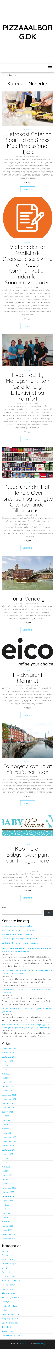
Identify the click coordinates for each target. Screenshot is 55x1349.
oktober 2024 (8, 1103)
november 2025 (9, 1048)
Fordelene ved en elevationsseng (17, 934)
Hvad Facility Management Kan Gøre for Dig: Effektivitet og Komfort (27, 386)
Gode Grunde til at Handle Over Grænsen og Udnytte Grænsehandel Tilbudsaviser (27, 498)
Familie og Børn (9, 1276)
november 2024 (9, 1099)
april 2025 (6, 1078)
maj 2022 (6, 1213)
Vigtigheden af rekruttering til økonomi (19, 930)
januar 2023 (7, 1183)
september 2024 (9, 1107)
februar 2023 (7, 1179)
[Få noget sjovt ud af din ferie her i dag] (27, 740)
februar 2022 (7, 1226)
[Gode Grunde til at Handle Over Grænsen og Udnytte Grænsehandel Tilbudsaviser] (27, 462)
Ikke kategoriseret (10, 1293)
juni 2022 (6, 1209)
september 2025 (9, 1057)
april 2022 (6, 1217)
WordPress (24, 1343)
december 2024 (9, 1095)
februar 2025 (7, 1086)
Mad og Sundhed (9, 1306)
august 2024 (7, 1112)
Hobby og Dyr (8, 1285)
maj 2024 (6, 1120)
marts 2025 (7, 1082)
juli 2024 (5, 1116)
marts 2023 (7, 1175)
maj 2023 (6, 1167)
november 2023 (9, 1141)
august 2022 (7, 1200)
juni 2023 (6, 1162)
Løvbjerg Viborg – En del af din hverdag (20, 943)
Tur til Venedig (27, 598)
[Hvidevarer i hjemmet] (27, 652)
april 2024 (6, 1124)
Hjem (4, 75)
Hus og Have (7, 1289)
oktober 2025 (8, 1052)
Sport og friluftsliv (10, 1323)
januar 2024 (7, 1133)
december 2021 (9, 1234)
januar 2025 (7, 1090)
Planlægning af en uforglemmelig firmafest (21, 938)
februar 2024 (7, 1129)
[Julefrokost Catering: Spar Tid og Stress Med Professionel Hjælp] (27, 108)
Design (5, 1268)
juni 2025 (6, 1069)
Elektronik (6, 1272)
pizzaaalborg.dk (28, 32)
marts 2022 (7, 1222)
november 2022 (9, 1188)
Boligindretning (8, 1259)
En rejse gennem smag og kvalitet (17, 926)
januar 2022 (7, 1230)
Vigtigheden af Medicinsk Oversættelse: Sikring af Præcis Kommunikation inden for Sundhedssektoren (27, 265)
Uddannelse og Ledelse (12, 1335)
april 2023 (6, 1171)
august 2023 (7, 1154)
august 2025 (7, 1061)
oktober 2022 (8, 1192)
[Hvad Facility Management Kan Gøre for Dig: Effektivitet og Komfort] (27, 350)
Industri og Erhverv (10, 1297)
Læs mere (27, 189)
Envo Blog (40, 1343)
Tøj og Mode (8, 1331)
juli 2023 (5, 1158)
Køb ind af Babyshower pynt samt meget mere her (27, 857)
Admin (28, 182)
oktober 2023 (8, 1145)
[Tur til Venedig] (27, 573)
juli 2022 (5, 1205)
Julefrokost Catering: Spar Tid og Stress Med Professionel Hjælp (27, 143)
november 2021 (9, 1238)
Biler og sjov (7, 1255)
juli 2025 (5, 1065)
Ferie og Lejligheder (11, 1280)
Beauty (5, 1251)
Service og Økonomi (11, 1314)
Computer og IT (9, 1263)
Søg (4, 907)
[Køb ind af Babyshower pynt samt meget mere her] (27, 825)
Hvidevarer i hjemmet (27, 677)
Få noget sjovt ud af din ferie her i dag (27, 769)
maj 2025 (6, 1074)
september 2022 (9, 1196)
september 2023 (9, 1150)
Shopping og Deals (10, 1318)
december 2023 (9, 1137)
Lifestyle (5, 1301)
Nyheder (27, 130)
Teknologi (6, 1327)
